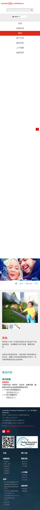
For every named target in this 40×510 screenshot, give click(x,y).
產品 (20, 33)
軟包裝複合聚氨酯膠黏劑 (11, 491)
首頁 (20, 24)
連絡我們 (20, 53)
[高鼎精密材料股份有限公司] (12, 3)
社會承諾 (6, 466)
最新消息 (20, 43)
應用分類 (29, 283)
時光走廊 (6, 468)
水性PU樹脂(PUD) (9, 493)
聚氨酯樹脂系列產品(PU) (11, 484)
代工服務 (6, 504)
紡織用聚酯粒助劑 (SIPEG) (9, 499)
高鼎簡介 (6, 461)
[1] (5, 326)
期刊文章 (24, 461)
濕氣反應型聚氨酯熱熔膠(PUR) (11, 487)
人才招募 (20, 48)
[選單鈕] (37, 129)
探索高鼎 (6, 473)
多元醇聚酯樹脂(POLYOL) (11, 495)
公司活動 (24, 466)
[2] (11, 326)
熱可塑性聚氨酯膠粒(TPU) (11, 482)
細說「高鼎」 (8, 464)
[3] (17, 326)
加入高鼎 (24, 479)
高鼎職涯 (24, 475)
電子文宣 (20, 38)
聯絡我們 (24, 488)
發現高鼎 (6, 471)
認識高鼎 (20, 28)
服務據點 (24, 491)
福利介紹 (24, 477)
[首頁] (16, 284)
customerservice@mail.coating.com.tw (20, 426)
